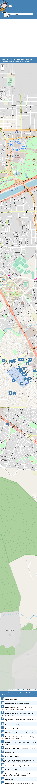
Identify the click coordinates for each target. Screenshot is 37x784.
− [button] (2, 69)
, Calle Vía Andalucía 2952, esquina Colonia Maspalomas (17, 737)
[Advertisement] (18, 38)
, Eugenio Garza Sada (18, 766)
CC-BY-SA (34, 690)
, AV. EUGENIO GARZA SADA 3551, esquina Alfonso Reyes (16, 708)
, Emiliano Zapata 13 (20, 733)
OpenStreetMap (21, 690)
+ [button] (2, 66)
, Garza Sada (17, 704)
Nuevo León (26, 61)
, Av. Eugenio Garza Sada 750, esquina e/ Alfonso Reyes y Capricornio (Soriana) (18, 774)
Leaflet (10, 690)
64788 (12, 61)
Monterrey (18, 61)
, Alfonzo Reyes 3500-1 (20, 748)
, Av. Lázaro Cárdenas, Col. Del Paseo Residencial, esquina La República (18, 761)
